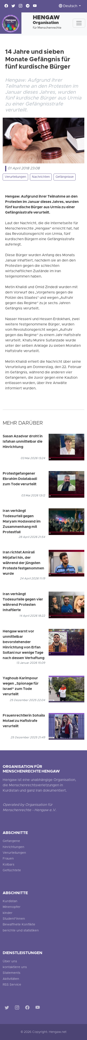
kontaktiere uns (15, 967)
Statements (11, 973)
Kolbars (8, 865)
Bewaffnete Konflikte (19, 925)
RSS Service (12, 985)
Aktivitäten (11, 979)
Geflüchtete (12, 870)
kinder (7, 913)
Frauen (8, 859)
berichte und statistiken (21, 931)
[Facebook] (28, 1008)
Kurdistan (10, 901)
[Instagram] (18, 1008)
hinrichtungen (13, 847)
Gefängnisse (65, 177)
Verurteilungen (15, 177)
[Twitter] (8, 1008)
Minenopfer (12, 907)
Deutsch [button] (70, 6)
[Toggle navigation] (79, 23)
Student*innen (14, 919)
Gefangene (11, 841)
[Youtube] (38, 1008)
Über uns (10, 961)
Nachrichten (41, 177)
